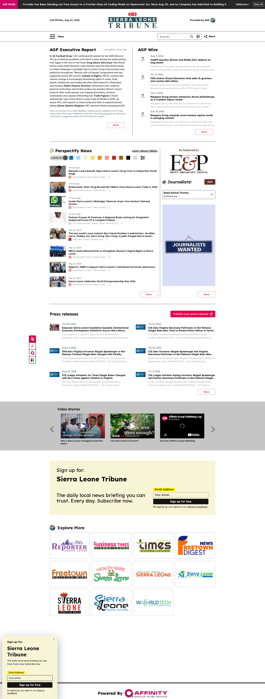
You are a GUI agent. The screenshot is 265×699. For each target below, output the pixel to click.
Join (210, 181)
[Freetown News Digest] (195, 545)
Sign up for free (180, 501)
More (116, 125)
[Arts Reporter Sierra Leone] (69, 545)
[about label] (70, 177)
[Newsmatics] (32, 359)
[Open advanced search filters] (198, 36)
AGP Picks (9, 4)
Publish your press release (190, 314)
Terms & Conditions (197, 506)
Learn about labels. (145, 150)
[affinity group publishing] (32, 353)
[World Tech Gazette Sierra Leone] (153, 603)
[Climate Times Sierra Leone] (153, 545)
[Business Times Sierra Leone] (111, 545)
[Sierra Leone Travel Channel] (111, 603)
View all (258, 4)
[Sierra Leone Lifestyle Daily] (69, 603)
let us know (105, 113)
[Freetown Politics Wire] (69, 574)
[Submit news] (32, 339)
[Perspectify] (32, 346)
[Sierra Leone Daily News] (195, 574)
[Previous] (52, 429)
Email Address (164, 489)
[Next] (213, 429)
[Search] (191, 36)
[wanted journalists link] (189, 164)
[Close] (54, 639)
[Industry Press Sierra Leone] (153, 574)
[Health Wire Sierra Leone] (111, 574)
